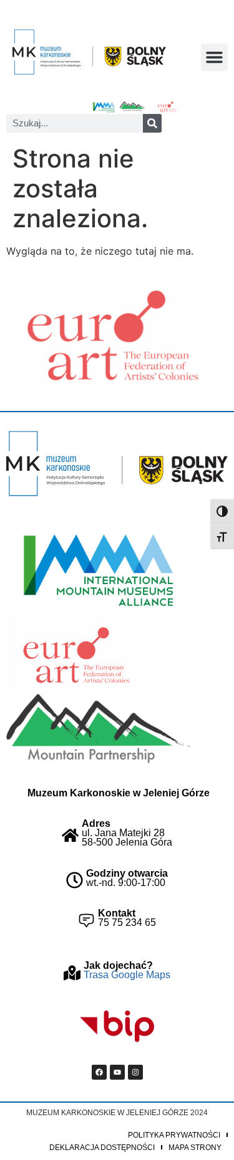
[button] (214, 57)
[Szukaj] (152, 123)
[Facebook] (99, 1072)
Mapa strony (195, 1147)
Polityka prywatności (174, 1135)
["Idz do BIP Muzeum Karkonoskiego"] (117, 1026)
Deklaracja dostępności (102, 1147)
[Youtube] (117, 1072)
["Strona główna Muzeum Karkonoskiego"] (117, 464)
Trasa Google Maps (127, 974)
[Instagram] (135, 1072)
